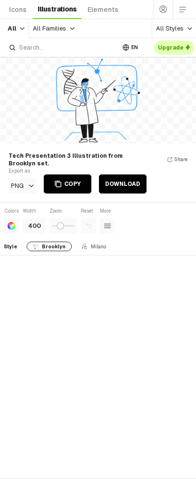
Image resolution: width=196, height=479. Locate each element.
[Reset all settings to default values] (88, 226)
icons (18, 9)
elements (103, 9)
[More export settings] (107, 226)
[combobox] (62, 47)
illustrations (57, 9)
